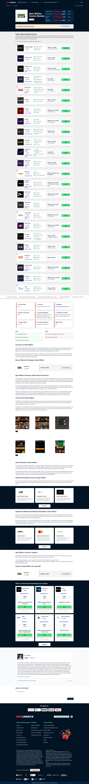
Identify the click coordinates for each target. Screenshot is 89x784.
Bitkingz (27, 245)
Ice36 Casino (44, 588)
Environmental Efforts (21, 742)
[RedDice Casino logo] (20, 69)
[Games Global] (64, 492)
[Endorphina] (44, 492)
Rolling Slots (28, 202)
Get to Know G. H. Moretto (23, 676)
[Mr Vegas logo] (20, 236)
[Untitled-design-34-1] (48, 775)
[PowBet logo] (20, 121)
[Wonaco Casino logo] (20, 58)
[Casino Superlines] (58, 617)
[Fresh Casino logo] (20, 215)
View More (44, 506)
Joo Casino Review (28, 280)
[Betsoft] (24, 492)
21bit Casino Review (27, 196)
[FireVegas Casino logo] (20, 183)
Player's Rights (47, 730)
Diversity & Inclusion (21, 740)
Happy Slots (27, 160)
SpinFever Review (28, 81)
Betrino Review (63, 593)
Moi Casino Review (28, 259)
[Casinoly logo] (20, 111)
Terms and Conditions (36, 732)
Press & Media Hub (20, 737)
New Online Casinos (22, 2)
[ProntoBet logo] (20, 142)
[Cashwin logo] (20, 100)
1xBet (23, 616)
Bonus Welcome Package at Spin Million (27, 297)
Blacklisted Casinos (48, 737)
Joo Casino (27, 276)
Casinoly (27, 109)
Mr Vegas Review (28, 238)
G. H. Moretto (27, 655)
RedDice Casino (28, 66)
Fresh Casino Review (27, 217)
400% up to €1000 (64, 630)
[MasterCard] (44, 531)
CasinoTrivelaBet (29, 47)
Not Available (65, 26)
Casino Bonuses (35, 2)
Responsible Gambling (49, 725)
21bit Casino (28, 192)
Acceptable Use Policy (36, 735)
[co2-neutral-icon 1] (33, 775)
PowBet (26, 119)
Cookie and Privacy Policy (37, 730)
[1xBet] (18, 617)
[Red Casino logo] (20, 132)
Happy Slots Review (27, 165)
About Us (18, 725)
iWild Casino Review (27, 228)
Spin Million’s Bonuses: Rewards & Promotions (47, 297)
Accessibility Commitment (22, 744)
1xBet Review (24, 621)
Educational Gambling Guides (50, 727)
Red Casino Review (28, 133)
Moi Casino (27, 255)
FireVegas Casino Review (28, 187)
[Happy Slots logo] (20, 163)
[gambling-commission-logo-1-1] (64, 775)
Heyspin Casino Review (24, 593)
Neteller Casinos (60, 536)
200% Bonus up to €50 (64, 602)
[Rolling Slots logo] (20, 205)
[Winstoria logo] (20, 174)
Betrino (63, 588)
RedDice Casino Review (28, 71)
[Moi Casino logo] (20, 257)
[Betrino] (58, 589)
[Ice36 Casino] (38, 589)
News (45, 740)
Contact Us (18, 735)
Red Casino (27, 129)
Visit (66, 48)
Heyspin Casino (25, 588)
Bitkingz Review (28, 249)
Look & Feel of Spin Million (64, 297)
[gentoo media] (19, 779)
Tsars (26, 286)
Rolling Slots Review (27, 207)
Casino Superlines (65, 616)
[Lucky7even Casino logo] (20, 152)
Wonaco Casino (28, 57)
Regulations (46, 735)
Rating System (34, 727)
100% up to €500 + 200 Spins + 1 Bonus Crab (44, 631)
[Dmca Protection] (19, 775)
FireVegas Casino (27, 181)
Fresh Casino (28, 213)
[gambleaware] (41, 775)
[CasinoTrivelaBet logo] (20, 48)
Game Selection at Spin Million (78, 297)
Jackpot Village (28, 265)
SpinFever (27, 77)
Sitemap (45, 742)
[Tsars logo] (20, 289)
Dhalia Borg (26, 680)
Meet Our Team (20, 727)
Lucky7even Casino (27, 150)
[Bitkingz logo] (20, 247)
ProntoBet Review (28, 144)
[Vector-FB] (72, 717)
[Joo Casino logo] (20, 278)
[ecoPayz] (24, 531)
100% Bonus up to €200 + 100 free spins (25, 603)
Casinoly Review (28, 112)
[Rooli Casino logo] (20, 90)
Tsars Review (27, 290)
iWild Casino (28, 223)
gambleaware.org (20, 761)
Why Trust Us (19, 730)
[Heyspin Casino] (18, 589)
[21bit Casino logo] (20, 194)
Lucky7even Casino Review (28, 155)
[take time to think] (56, 775)
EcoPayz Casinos (21, 536)
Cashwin (27, 99)
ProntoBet (27, 140)
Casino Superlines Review (63, 621)
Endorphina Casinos (41, 496)
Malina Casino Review (44, 621)
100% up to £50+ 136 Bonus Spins (44, 603)
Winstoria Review (28, 175)
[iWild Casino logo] (20, 226)
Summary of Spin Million (12, 297)
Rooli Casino (28, 87)
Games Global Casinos (62, 496)
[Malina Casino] (38, 617)
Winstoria (27, 171)
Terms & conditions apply (25, 611)
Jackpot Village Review (28, 270)
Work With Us (19, 732)
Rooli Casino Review (27, 92)
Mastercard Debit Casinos (43, 536)
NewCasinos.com (9, 5)
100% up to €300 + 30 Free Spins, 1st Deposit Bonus (25, 631)
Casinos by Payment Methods (50, 2)
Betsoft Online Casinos (22, 496)
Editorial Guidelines (35, 725)
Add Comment (70, 698)
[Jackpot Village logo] (20, 268)
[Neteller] (64, 531)
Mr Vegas (27, 234)
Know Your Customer (48, 732)
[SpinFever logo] (20, 79)
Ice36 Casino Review (44, 593)
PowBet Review (28, 123)
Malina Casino (44, 616)
